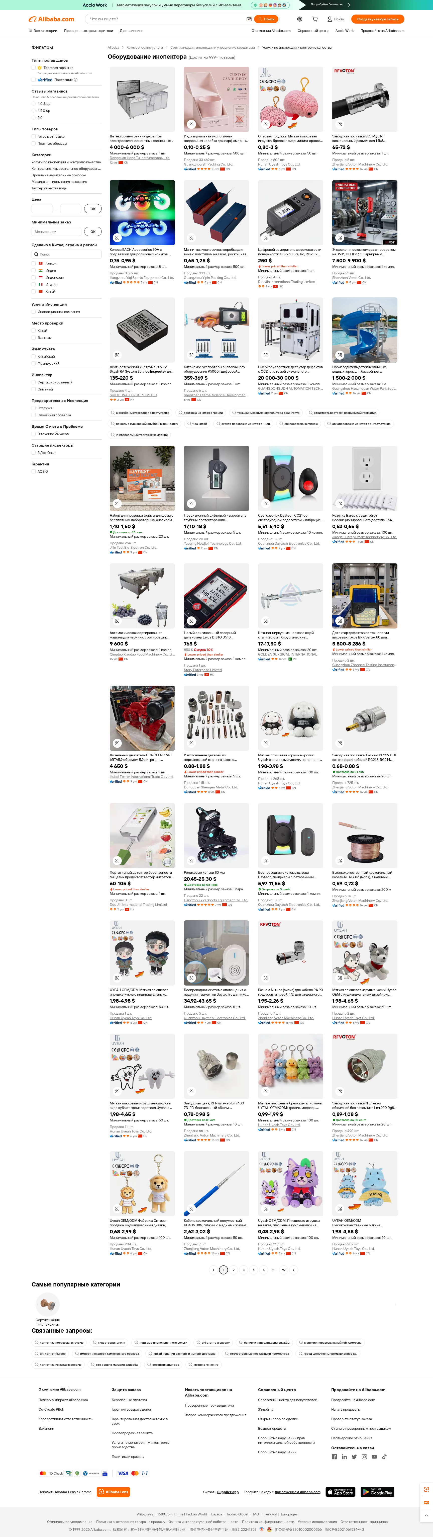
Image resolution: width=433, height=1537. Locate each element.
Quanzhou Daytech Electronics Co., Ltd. (289, 543)
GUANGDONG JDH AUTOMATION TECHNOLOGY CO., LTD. (290, 388)
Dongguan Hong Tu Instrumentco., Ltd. (140, 158)
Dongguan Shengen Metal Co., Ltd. (211, 787)
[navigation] (67, 659)
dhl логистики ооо (53, 1353)
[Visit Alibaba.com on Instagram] (364, 1457)
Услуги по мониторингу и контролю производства (140, 1444)
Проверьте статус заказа (351, 1419)
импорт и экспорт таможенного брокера (109, 1353)
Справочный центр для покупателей (287, 1400)
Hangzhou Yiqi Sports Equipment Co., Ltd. (142, 278)
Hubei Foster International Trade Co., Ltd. (141, 777)
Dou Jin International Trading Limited (286, 282)
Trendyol (270, 1514)
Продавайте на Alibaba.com (353, 1400)
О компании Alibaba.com (59, 1389)
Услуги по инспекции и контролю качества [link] (297, 47)
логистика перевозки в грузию (61, 1342)
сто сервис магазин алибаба (117, 1364)
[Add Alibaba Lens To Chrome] (113, 1492)
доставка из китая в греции (203, 413)
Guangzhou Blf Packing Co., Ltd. (208, 164)
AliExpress (145, 1514)
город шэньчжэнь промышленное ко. (330, 1353)
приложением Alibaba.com (297, 1492)
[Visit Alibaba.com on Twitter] (354, 1457)
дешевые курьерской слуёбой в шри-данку (147, 424)
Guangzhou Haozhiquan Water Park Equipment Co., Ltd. (364, 388)
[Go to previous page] (213, 1269)
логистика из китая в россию (60, 1364)
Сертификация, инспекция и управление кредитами (212, 47)
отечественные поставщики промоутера (259, 1353)
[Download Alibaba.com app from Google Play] (377, 1492)
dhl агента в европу (216, 1342)
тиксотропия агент (111, 1342)
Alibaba (113, 47)
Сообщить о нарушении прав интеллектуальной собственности (286, 1440)
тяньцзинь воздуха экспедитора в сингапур (268, 413)
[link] (426, 1489)
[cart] (316, 20)
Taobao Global (237, 1514)
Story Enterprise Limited (203, 670)
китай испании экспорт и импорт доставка (184, 1353)
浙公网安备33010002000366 (298, 1529)
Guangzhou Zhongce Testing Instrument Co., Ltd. (364, 665)
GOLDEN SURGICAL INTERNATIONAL (287, 654)
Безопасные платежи (129, 1400)
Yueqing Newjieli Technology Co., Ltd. (213, 543)
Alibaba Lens (65, 1492)
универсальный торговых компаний (142, 435)
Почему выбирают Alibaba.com (63, 1400)
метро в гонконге (206, 1364)
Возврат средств (272, 1428)
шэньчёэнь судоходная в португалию (142, 413)
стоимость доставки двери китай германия (345, 413)
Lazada (216, 1514)
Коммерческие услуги (145, 47)
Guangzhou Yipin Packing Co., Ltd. (210, 278)
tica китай (199, 424)
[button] (249, 19)
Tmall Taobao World (192, 1514)
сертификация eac (165, 1364)
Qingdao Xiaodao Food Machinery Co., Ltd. (142, 654)
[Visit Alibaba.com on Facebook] (334, 1457)
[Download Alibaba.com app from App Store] (341, 1492)
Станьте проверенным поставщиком (361, 1428)
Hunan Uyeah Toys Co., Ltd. (279, 164)
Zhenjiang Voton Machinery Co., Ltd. (360, 164)
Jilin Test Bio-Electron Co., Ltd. (133, 547)
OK (92, 209)
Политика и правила (128, 1456)
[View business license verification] (261, 1529)
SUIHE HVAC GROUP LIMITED (133, 395)
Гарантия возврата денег (132, 1409)
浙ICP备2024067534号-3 (344, 1529)
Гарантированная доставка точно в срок (140, 1421)
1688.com (165, 1514)
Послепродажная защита (132, 1433)
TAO (255, 1514)
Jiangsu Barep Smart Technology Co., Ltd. (364, 537)
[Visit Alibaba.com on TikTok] (384, 1457)
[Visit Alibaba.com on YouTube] (374, 1457)
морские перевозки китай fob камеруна (333, 1342)
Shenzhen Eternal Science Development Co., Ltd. (216, 395)
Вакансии (46, 1428)
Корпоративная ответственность (65, 1419)
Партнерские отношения (351, 1438)
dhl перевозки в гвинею (301, 424)
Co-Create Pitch (51, 1409)
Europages (289, 1514)
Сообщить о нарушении (277, 1452)
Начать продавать (345, 1409)
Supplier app (228, 1492)
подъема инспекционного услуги (163, 1342)
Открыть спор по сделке (278, 1419)
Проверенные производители (209, 1405)
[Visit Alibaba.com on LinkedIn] (344, 1457)
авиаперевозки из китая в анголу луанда (361, 424)
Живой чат (266, 1409)
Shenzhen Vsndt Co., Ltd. (351, 278)
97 (283, 1270)
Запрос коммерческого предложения (215, 1415)
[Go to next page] (293, 1269)
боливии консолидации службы (267, 1342)
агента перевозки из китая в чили (246, 424)
